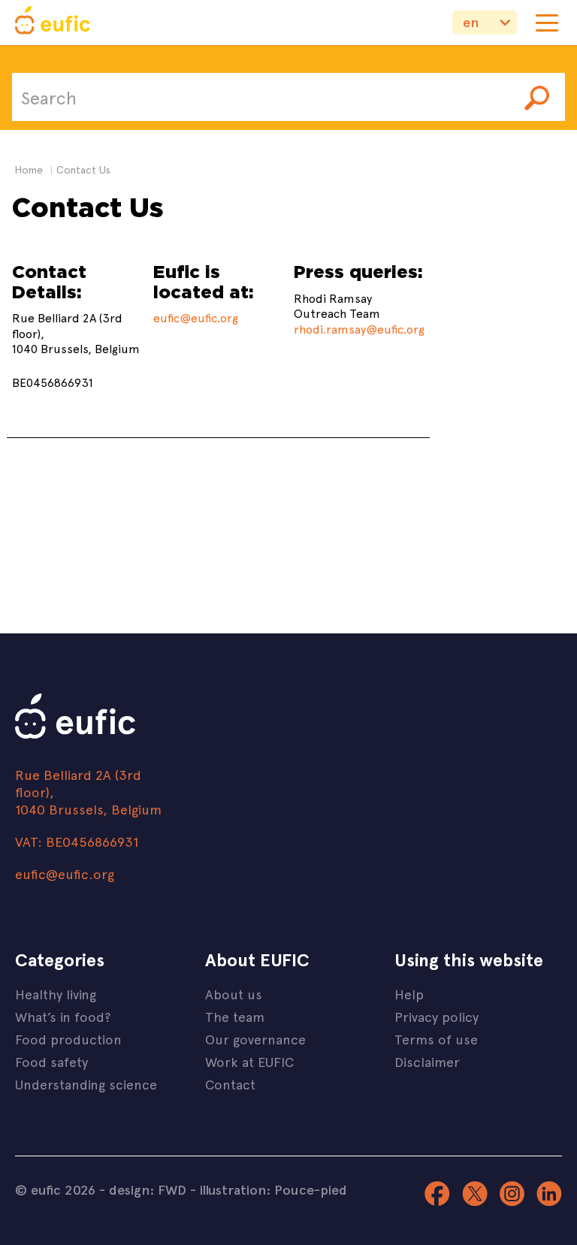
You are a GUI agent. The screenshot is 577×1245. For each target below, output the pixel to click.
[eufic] (52, 22)
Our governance (255, 1038)
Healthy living (55, 993)
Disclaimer (427, 1061)
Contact (230, 1083)
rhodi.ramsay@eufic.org (359, 328)
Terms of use (436, 1038)
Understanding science (86, 1083)
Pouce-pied (310, 1189)
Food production (68, 1038)
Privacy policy (436, 1016)
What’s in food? (62, 1016)
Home (28, 169)
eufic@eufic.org (195, 317)
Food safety (51, 1061)
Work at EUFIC (249, 1061)
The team (234, 1016)
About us (233, 993)
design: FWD (147, 1189)
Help (409, 993)
